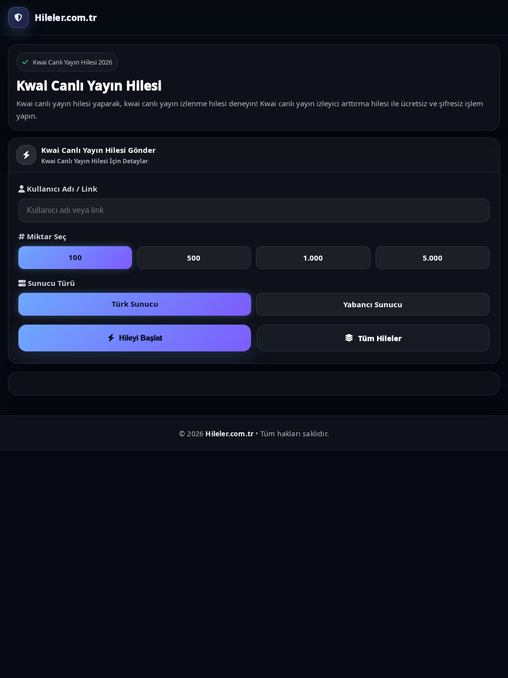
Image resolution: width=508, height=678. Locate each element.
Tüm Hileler (380, 338)
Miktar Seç (45, 236)
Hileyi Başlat (140, 338)
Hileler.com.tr (229, 433)
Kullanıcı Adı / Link (61, 189)
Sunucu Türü (50, 283)
